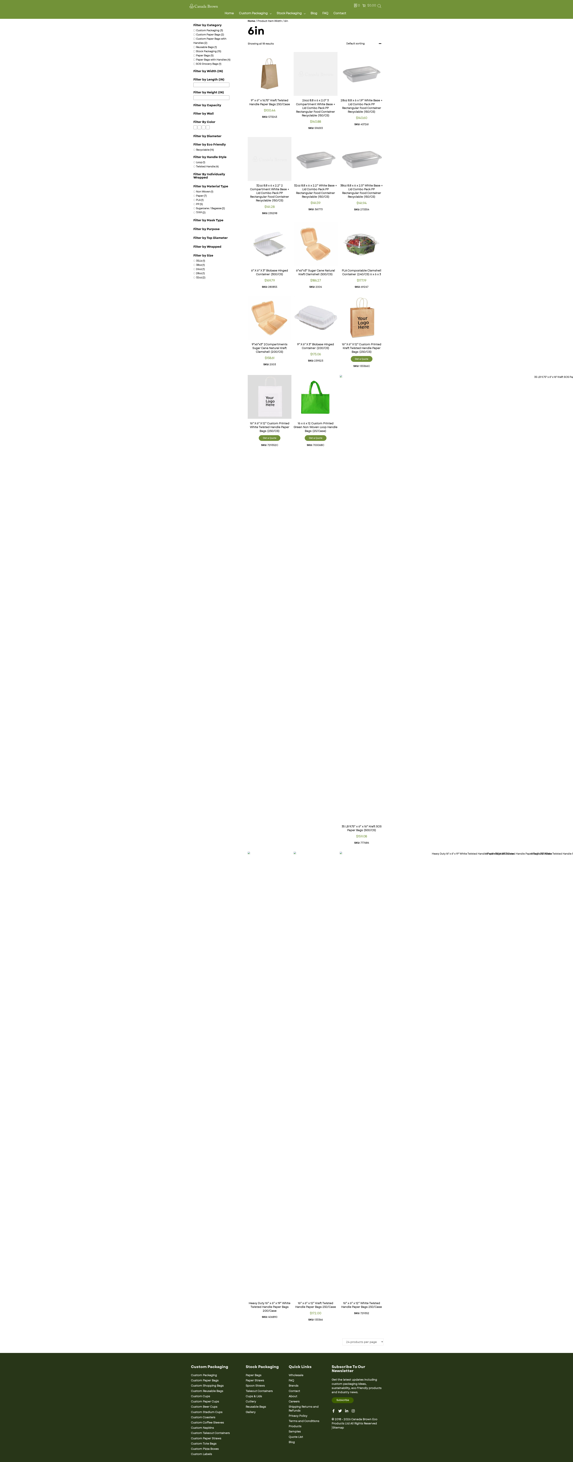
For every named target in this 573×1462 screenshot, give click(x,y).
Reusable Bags (256, 1407)
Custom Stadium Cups (206, 1412)
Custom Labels (201, 1454)
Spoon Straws (255, 1386)
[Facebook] (333, 1411)
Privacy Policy (298, 1416)
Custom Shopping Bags (207, 1386)
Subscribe (342, 1400)
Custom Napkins (202, 1428)
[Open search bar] (379, 7)
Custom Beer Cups (204, 1407)
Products (295, 1426)
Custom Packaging (253, 13)
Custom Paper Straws (206, 1438)
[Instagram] (353, 1411)
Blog (314, 13)
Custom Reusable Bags (207, 1391)
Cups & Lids (254, 1396)
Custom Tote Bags (204, 1444)
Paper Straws (255, 1380)
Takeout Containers (259, 1391)
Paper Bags (253, 1375)
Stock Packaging (289, 13)
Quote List (296, 1437)
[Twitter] (340, 1411)
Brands (293, 1386)
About (293, 1396)
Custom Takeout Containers (210, 1433)
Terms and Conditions (304, 1421)
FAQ (325, 13)
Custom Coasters (203, 1417)
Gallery (251, 1412)
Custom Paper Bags (205, 1380)
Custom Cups (200, 1396)
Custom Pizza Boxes (205, 1449)
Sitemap (338, 1428)
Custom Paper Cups (205, 1401)
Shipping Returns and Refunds (304, 1408)
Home (229, 13)
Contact (340, 13)
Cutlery (251, 1401)
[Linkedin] (346, 1411)
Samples (295, 1431)
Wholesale (296, 1375)
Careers (294, 1401)
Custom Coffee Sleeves (207, 1423)
